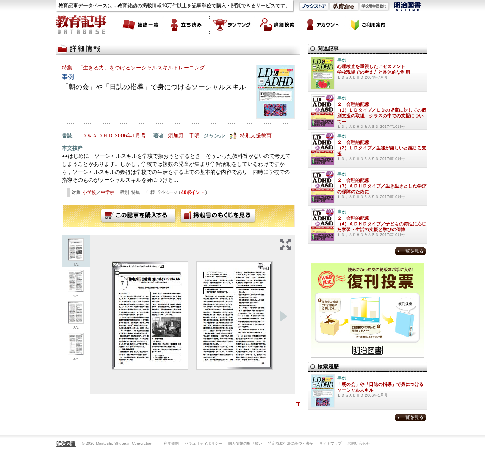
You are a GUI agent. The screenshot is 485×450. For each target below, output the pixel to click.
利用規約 (171, 443)
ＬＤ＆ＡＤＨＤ (94, 135)
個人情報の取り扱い (245, 443)
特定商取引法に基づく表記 (290, 443)
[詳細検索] (277, 24)
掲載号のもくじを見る (218, 215)
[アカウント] (323, 24)
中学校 (107, 192)
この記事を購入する (138, 215)
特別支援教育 (256, 135)
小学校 (89, 192)
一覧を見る (412, 251)
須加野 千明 (184, 135)
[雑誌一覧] (141, 24)
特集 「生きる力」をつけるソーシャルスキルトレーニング (133, 68)
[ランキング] (232, 24)
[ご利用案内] (368, 24)
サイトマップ (330, 443)
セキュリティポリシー (203, 443)
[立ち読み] (187, 24)
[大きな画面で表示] (285, 244)
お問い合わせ (358, 443)
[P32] (150, 315)
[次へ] (283, 316)
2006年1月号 (130, 135)
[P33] (234, 315)
